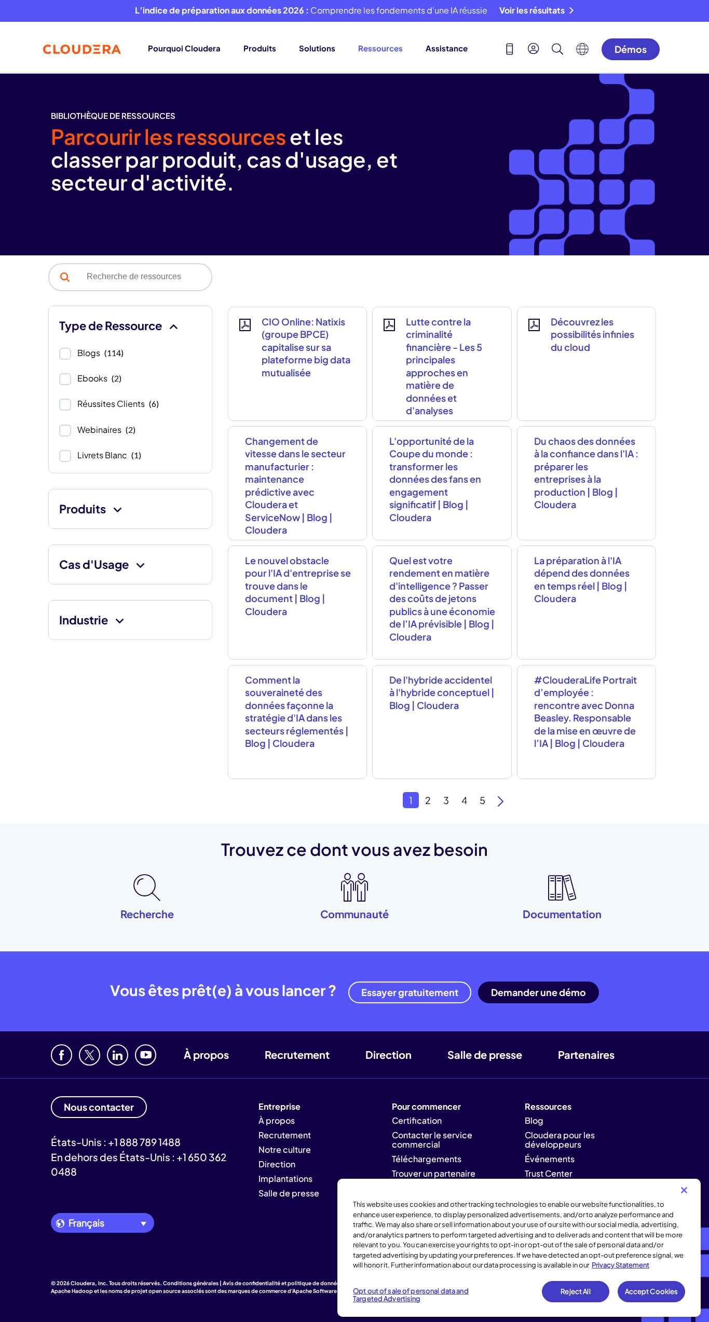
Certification (417, 1120)
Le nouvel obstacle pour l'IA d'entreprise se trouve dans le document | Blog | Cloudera (298, 585)
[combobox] (145, 276)
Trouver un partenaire (433, 1173)
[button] (64, 277)
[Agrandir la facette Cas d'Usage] (140, 564)
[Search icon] (557, 50)
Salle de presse (484, 1054)
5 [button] (482, 800)
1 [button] (411, 800)
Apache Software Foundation (330, 1291)
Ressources (380, 48)
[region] (519, 1248)
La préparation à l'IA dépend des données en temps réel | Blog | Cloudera (582, 579)
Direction (388, 1054)
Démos (631, 49)
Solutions (317, 48)
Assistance (447, 48)
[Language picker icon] (582, 52)
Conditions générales (191, 1283)
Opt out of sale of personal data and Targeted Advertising (411, 1295)
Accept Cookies (651, 1291)
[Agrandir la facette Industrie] (119, 620)
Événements (550, 1158)
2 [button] (428, 800)
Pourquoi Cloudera (184, 48)
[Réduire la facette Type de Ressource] (173, 326)
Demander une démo (538, 992)
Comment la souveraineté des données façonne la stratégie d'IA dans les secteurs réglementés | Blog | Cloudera (297, 711)
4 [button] (464, 800)
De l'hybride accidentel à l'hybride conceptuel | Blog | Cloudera (442, 692)
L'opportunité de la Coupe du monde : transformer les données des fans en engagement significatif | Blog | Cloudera (435, 479)
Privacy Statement (620, 1265)
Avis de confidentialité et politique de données (283, 1283)
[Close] (684, 1190)
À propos (206, 1054)
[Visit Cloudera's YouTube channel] (145, 1055)
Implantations (285, 1178)
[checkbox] (65, 354)
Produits (259, 48)
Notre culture (284, 1149)
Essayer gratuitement (409, 992)
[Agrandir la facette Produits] (117, 509)
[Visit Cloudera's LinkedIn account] (117, 1055)
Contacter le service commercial (432, 1139)
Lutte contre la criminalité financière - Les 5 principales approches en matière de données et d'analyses (444, 366)
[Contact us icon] (509, 50)
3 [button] (446, 800)
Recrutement (297, 1054)
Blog (534, 1120)
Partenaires (586, 1054)
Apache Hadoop (72, 1291)
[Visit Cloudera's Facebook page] (61, 1055)
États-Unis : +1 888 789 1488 (116, 1142)
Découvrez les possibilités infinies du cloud (592, 334)
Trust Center (548, 1173)
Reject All (575, 1291)
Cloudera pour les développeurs (560, 1139)
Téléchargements (426, 1158)
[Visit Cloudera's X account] (89, 1055)
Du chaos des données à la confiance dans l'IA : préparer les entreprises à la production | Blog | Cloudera (586, 472)
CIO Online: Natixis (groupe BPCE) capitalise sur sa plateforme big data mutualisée (306, 347)
